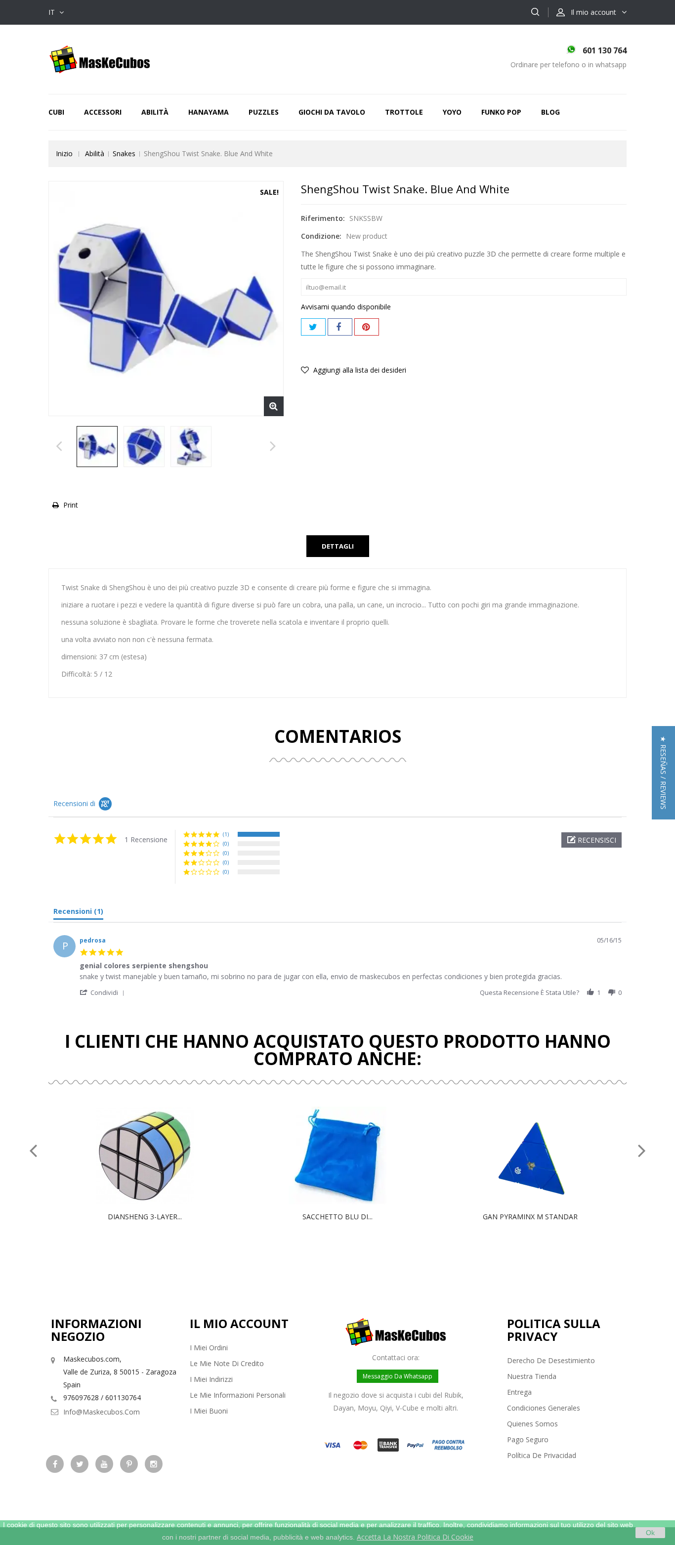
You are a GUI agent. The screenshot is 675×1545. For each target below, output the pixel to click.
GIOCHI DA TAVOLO (331, 112)
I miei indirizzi (211, 1379)
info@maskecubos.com (101, 1411)
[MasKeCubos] (99, 58)
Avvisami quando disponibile (346, 306)
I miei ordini (209, 1347)
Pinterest (366, 327)
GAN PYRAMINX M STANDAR (530, 1216)
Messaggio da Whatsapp (397, 1376)
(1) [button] (226, 834)
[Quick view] (155, 1155)
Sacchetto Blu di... (337, 1216)
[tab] (78, 913)
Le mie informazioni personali (238, 1395)
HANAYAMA (208, 112)
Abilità (155, 112)
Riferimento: (323, 218)
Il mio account (239, 1323)
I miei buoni (209, 1411)
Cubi (56, 112)
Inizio (64, 153)
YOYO (452, 112)
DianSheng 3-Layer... (145, 1216)
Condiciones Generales (543, 1408)
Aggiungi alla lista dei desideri (358, 370)
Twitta (313, 327)
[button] (591, 840)
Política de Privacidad (541, 1455)
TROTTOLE (404, 112)
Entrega (519, 1392)
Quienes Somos (532, 1423)
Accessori (103, 112)
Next (273, 448)
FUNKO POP (501, 112)
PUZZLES (264, 112)
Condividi (340, 327)
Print (70, 505)
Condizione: (321, 236)
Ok (650, 1533)
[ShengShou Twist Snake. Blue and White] (97, 446)
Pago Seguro (527, 1439)
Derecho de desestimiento (551, 1360)
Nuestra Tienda (531, 1376)
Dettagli (338, 546)
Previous (59, 448)
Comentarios (337, 736)
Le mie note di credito (227, 1363)
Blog (550, 112)
